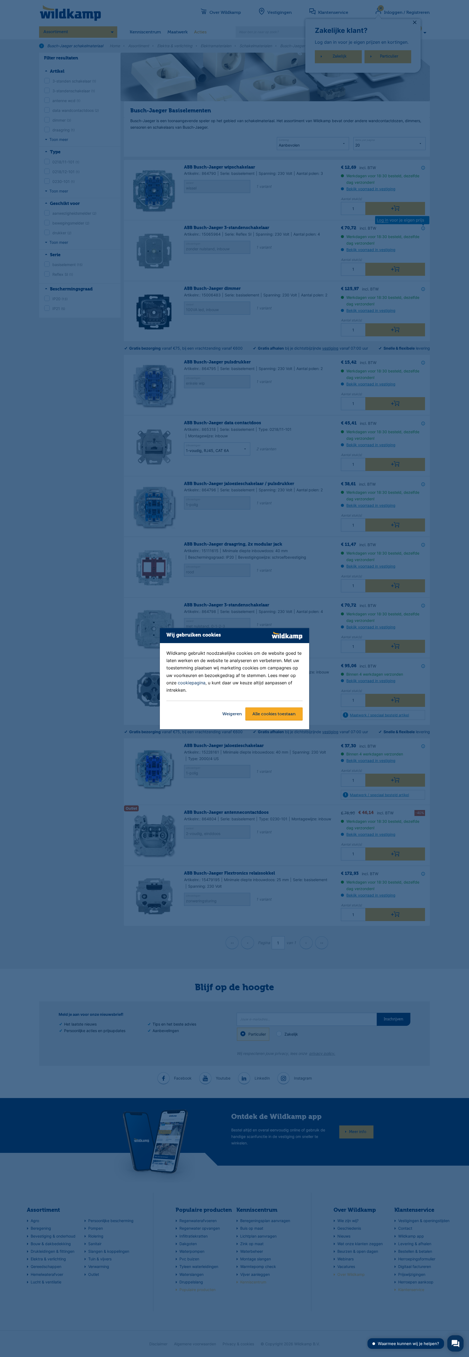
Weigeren (232, 714)
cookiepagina (191, 682)
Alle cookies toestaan (274, 714)
